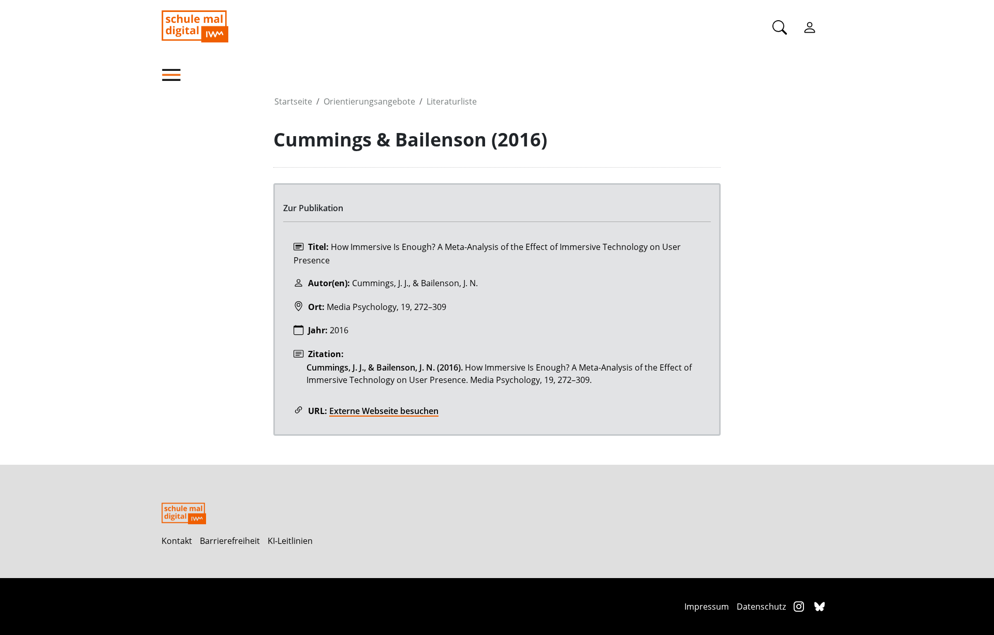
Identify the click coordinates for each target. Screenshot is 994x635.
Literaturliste (452, 101)
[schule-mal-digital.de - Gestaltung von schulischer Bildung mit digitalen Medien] (247, 21)
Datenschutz (761, 606)
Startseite (293, 101)
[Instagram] (800, 606)
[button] (217, 75)
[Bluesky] (819, 606)
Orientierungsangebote (369, 101)
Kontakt (177, 541)
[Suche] (779, 27)
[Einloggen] (809, 27)
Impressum (706, 606)
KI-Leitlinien (290, 541)
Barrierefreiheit (230, 541)
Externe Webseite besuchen (383, 411)
